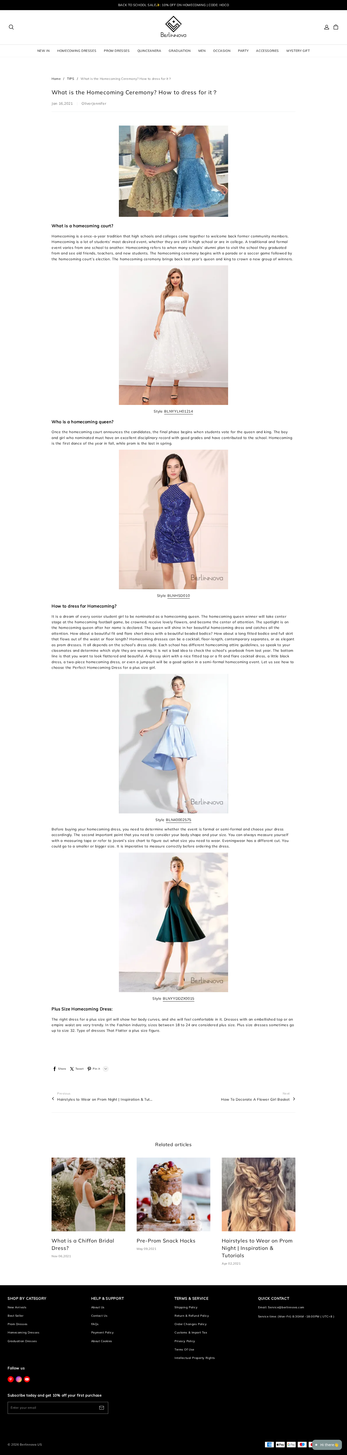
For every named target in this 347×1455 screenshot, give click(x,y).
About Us (98, 1307)
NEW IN (43, 51)
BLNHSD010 (178, 595)
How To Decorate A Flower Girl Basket (255, 1099)
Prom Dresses (18, 1324)
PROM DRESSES (117, 51)
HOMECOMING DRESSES (76, 51)
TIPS (70, 79)
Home (56, 79)
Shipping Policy (186, 1307)
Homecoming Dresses (23, 1332)
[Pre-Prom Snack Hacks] (173, 1194)
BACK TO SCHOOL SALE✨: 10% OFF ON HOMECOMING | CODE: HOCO (173, 5)
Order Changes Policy (191, 1324)
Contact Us (99, 1315)
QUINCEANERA (149, 51)
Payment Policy (102, 1332)
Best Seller (15, 1315)
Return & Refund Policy (192, 1315)
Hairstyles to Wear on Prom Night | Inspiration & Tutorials (105, 1099)
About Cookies (101, 1341)
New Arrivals (17, 1307)
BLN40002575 (178, 819)
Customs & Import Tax (191, 1332)
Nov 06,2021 (61, 1256)
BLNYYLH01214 (178, 411)
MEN (202, 51)
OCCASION (221, 51)
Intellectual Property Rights (195, 1358)
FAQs (95, 1324)
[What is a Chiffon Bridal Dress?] (88, 1194)
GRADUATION (180, 51)
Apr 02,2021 (231, 1263)
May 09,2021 (146, 1249)
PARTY (243, 51)
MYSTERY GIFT (298, 51)
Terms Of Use (184, 1349)
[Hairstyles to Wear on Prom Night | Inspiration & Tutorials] (258, 1194)
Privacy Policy (185, 1341)
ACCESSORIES (267, 51)
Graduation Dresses (22, 1341)
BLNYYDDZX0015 (178, 998)
